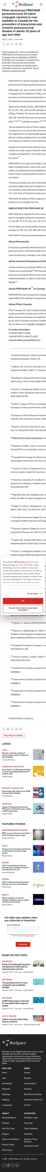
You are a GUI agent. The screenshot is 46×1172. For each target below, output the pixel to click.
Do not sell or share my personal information (23, 609)
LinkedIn (30, 324)
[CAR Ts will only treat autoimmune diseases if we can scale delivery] (38, 883)
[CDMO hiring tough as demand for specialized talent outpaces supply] (38, 1000)
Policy (5, 846)
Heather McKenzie (8, 838)
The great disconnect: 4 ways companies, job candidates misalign (14, 985)
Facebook (39, 324)
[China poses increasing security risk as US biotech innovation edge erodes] (38, 850)
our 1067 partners (18, 562)
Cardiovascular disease (13, 767)
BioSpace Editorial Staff (32, 1024)
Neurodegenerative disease (15, 830)
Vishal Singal (6, 887)
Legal (4, 750)
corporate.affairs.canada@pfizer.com (24, 340)
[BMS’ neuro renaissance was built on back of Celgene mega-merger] (38, 834)
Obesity (5, 895)
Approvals (7, 804)
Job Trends (7, 961)
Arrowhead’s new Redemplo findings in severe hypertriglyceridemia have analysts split (16, 772)
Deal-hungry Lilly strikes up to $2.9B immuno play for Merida (16, 792)
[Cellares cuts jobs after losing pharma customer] (38, 1018)
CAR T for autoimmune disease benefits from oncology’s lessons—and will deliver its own (16, 867)
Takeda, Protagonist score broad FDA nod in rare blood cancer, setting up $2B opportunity (16, 809)
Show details (32, 594)
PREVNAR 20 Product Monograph (27, 438)
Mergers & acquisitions (13, 788)
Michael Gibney (7, 856)
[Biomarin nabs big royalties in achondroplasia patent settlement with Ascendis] (38, 754)
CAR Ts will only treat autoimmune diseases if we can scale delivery (15, 883)
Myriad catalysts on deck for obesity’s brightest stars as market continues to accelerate (15, 900)
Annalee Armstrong (8, 760)
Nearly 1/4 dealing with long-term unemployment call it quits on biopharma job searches (16, 966)
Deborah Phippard (8, 872)
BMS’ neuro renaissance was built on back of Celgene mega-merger (16, 834)
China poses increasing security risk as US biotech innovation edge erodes (16, 851)
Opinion (5, 863)
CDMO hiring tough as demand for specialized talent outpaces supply (15, 1003)
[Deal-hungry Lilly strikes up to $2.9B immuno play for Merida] (38, 792)
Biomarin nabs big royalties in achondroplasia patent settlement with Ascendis (15, 755)
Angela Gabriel (28, 972)
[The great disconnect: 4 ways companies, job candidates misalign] (38, 982)
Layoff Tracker (9, 1016)
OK (23, 601)
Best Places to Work (13, 736)
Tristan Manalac (7, 776)
